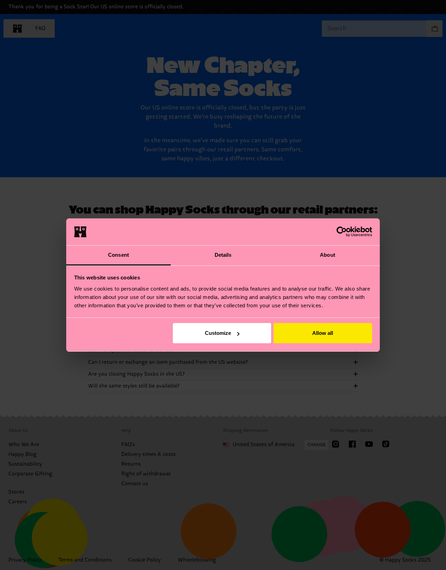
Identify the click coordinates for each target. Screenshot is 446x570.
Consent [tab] (118, 255)
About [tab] (327, 255)
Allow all (322, 333)
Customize (218, 333)
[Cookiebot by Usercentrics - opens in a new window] (341, 231)
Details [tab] (223, 255)
